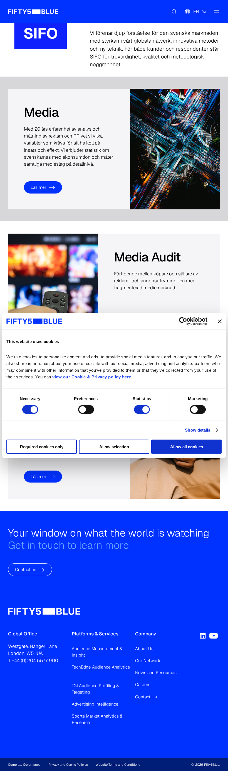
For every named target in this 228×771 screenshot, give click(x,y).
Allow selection (114, 446)
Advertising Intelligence (95, 704)
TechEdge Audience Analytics (101, 667)
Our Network (147, 661)
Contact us (25, 570)
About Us (144, 649)
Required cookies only (41, 446)
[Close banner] (220, 321)
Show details (197, 429)
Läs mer (38, 187)
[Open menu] (216, 11)
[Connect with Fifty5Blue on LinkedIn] (203, 636)
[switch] (86, 409)
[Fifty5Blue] (33, 11)
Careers (142, 684)
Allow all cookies (186, 446)
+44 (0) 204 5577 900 (35, 660)
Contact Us (146, 697)
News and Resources (156, 672)
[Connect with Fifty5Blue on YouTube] (214, 636)
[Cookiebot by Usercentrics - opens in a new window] (183, 321)
